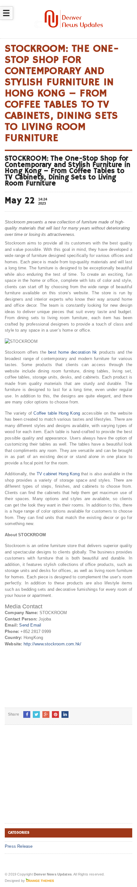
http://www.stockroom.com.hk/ (52, 644)
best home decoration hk (72, 352)
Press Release (19, 846)
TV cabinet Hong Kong (58, 473)
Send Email (30, 625)
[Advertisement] (52, 779)
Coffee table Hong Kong (56, 413)
